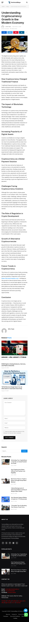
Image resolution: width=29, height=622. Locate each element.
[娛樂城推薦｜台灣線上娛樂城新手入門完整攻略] (14, 348)
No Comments (6, 28)
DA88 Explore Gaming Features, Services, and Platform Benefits (13, 364)
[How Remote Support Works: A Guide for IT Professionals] (5, 499)
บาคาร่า (13, 602)
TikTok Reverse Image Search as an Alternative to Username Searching (11, 387)
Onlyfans (18, 602)
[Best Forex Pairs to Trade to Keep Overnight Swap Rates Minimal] (5, 481)
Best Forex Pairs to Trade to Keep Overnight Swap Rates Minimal (19, 480)
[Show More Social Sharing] (26, 32)
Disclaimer (5, 616)
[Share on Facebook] (4, 32)
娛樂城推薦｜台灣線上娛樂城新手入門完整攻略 (13, 357)
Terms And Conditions (15, 616)
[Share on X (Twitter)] (10, 32)
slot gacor (20, 601)
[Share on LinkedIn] (21, 32)
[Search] (27, 2)
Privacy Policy (21, 614)
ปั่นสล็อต (14, 601)
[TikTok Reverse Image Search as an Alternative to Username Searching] (14, 377)
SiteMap (15, 618)
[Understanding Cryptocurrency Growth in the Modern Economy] (14, 44)
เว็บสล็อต (3, 601)
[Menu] (2, 2)
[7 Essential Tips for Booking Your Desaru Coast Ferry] (5, 507)
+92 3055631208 (10, 590)
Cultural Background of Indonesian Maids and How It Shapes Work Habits (19, 489)
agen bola (7, 602)
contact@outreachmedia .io (12, 589)
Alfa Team (8, 26)
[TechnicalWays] (14, 2)
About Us (8, 614)
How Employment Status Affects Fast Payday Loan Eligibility (18, 471)
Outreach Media (12, 592)
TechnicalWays (14, 611)
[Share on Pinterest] (16, 32)
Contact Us (14, 614)
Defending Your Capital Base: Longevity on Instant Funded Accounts (19, 461)
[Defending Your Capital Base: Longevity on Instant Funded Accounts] (5, 462)
